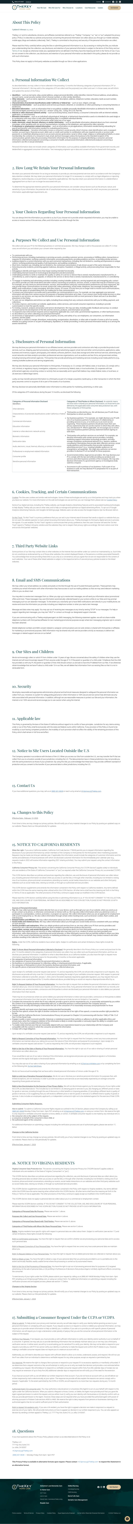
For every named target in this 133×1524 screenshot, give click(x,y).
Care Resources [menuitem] (90, 8)
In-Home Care (45, 1490)
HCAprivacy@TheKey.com (91, 791)
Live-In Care (43, 1496)
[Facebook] (113, 2)
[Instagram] (117, 2)
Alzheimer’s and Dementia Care (51, 1486)
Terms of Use (17, 51)
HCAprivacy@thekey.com (90, 1064)
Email (28, 2)
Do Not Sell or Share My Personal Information (91, 1513)
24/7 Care (43, 1493)
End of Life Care (73, 1496)
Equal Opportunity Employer (66, 1513)
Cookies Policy (51, 1513)
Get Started (114, 8)
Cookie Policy (112, 500)
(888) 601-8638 (57, 791)
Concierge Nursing (73, 1489)
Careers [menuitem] (100, 8)
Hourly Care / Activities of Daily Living (51, 1499)
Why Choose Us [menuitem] (68, 8)
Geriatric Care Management (77, 1500)
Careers (98, 2)
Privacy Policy (40, 1513)
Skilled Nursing (73, 1486)
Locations (108, 2)
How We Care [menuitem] (41, 8)
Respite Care (44, 1503)
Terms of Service (29, 1513)
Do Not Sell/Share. (35, 1066)
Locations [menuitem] (79, 8)
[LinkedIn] (120, 2)
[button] (127, 1519)
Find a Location (16, 1513)
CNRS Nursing (72, 1492)
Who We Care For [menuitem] (54, 8)
